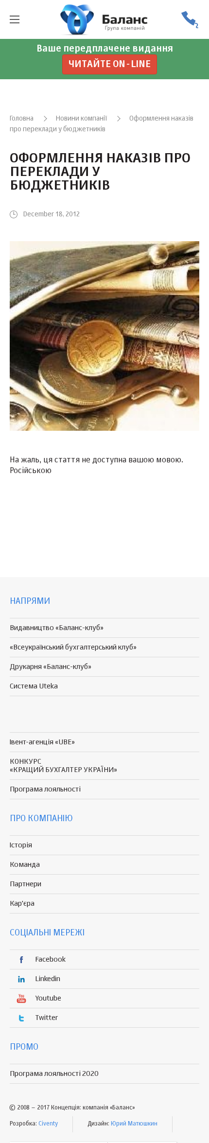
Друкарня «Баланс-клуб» (50, 666)
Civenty (48, 1124)
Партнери (25, 884)
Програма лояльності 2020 (54, 1073)
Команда (25, 864)
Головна (22, 118)
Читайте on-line (110, 64)
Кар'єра (22, 903)
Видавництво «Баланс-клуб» (57, 628)
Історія (21, 845)
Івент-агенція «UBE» (42, 742)
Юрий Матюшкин (134, 1124)
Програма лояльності (45, 789)
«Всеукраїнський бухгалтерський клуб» (73, 647)
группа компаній (104, 19)
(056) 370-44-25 (189, 20)
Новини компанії (81, 118)
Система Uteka (34, 686)
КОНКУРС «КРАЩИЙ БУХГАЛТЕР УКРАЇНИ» (63, 766)
